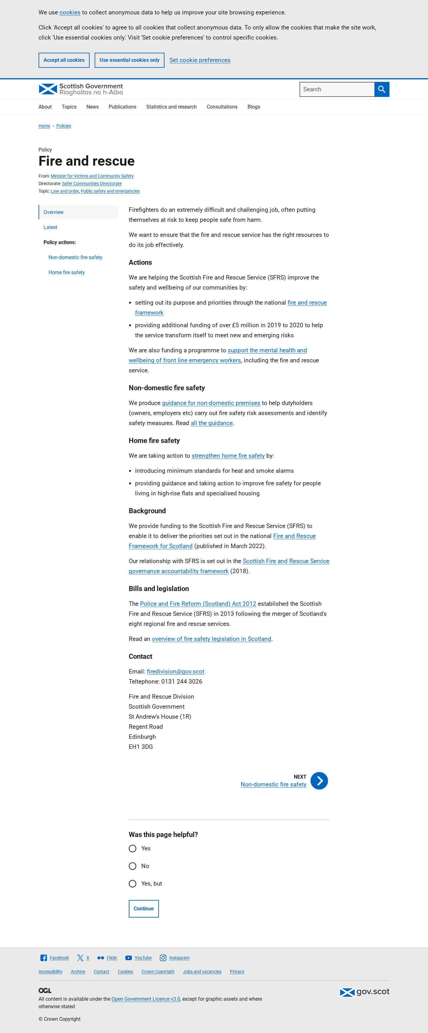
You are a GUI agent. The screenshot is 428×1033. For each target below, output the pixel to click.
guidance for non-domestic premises (211, 403)
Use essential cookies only (129, 60)
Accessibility (50, 971)
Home (44, 125)
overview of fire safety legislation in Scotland (211, 638)
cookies (70, 12)
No (145, 866)
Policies (63, 125)
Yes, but (151, 883)
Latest (50, 227)
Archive (78, 971)
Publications (122, 107)
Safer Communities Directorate (92, 183)
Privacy (237, 971)
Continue (144, 909)
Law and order (65, 191)
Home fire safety (67, 272)
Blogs (254, 107)
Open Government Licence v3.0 (146, 999)
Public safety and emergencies (110, 191)
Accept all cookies (64, 60)
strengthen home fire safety (228, 455)
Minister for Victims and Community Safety (92, 175)
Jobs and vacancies (202, 971)
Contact (101, 971)
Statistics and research (171, 107)
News (92, 107)
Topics (69, 107)
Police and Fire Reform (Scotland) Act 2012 (198, 603)
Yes (146, 848)
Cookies (125, 971)
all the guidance (212, 423)
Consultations (222, 107)
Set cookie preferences (200, 60)
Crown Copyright (158, 971)
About (45, 107)
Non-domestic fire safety (75, 257)
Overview (54, 212)
